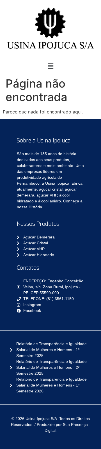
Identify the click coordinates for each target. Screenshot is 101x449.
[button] (50, 66)
